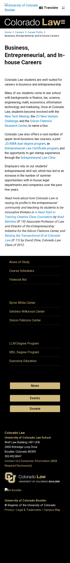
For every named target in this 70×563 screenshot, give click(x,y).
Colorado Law (15, 433)
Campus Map (52, 510)
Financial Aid (17, 279)
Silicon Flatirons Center (25, 320)
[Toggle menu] (63, 22)
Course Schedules (21, 271)
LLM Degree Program (24, 343)
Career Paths (35, 32)
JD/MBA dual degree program (25, 143)
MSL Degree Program (24, 352)
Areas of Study (19, 262)
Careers (19, 32)
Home (8, 32)
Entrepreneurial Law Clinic (38, 157)
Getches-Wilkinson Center (27, 311)
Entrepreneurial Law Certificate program (31, 148)
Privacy (9, 510)
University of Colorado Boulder (25, 500)
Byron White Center (22, 303)
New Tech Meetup (17, 116)
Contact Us (12, 461)
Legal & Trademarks (28, 510)
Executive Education (23, 361)
